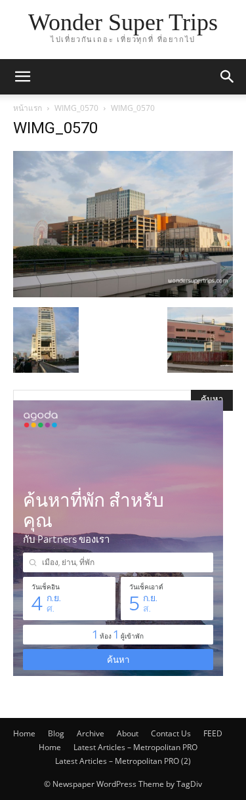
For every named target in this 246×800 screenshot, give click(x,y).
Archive (90, 733)
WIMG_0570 (76, 108)
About (127, 733)
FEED (212, 733)
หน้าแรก (27, 108)
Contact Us (171, 733)
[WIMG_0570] (123, 293)
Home (24, 733)
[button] (22, 77)
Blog (56, 733)
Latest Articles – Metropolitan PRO (135, 747)
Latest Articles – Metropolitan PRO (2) (123, 761)
